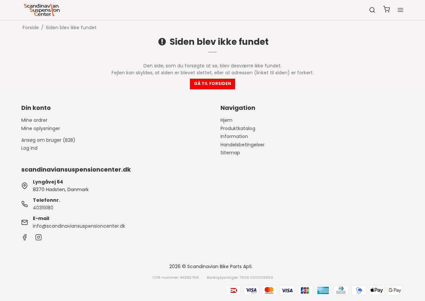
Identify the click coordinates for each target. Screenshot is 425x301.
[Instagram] (38, 239)
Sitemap (230, 152)
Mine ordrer (34, 120)
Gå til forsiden (212, 83)
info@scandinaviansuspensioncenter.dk (79, 226)
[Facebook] (24, 239)
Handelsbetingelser (242, 144)
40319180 (43, 207)
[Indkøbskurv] (386, 10)
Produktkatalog (237, 128)
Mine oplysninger (40, 128)
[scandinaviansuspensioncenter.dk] (42, 10)
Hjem (226, 120)
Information (234, 136)
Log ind (29, 148)
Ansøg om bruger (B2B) (48, 140)
